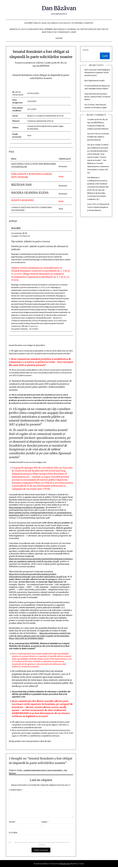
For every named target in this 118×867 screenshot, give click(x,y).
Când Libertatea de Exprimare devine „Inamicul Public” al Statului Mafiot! (97, 96)
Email (44, 822)
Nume (12, 822)
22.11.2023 (15, 228)
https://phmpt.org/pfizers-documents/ (26, 507)
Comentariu (16, 790)
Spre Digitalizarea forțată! (94, 80)
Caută (85, 50)
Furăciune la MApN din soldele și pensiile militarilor (98, 137)
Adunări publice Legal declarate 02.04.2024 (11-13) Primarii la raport (59, 23)
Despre (59, 38)
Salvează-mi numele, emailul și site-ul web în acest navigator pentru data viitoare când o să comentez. (42, 843)
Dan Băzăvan (59, 8)
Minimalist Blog (64, 864)
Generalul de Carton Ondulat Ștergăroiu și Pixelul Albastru (98, 207)
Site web (13, 832)
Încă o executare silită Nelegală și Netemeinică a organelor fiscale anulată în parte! (97, 72)
